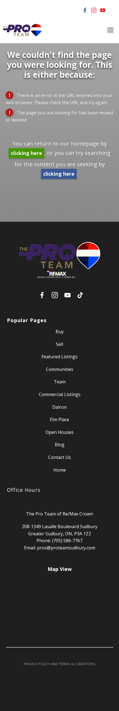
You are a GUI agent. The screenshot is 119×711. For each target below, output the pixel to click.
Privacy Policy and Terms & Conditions (59, 663)
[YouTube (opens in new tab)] (102, 10)
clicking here (26, 153)
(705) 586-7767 (67, 541)
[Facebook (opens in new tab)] (85, 10)
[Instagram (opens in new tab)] (94, 10)
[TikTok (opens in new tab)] (111, 10)
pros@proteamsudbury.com (66, 548)
